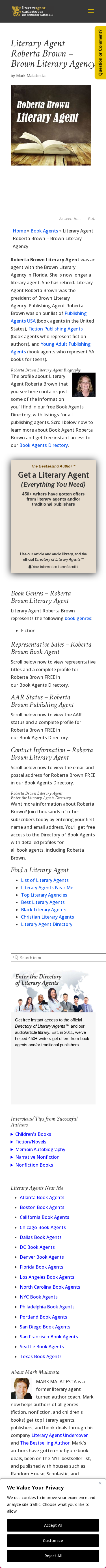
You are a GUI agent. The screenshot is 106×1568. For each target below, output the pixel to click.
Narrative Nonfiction (37, 1157)
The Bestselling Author (45, 1443)
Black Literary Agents (43, 909)
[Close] (100, 1483)
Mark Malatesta (31, 75)
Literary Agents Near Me (47, 887)
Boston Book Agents (42, 1207)
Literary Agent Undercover (59, 1435)
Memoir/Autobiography (40, 1149)
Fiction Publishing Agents (55, 329)
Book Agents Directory (43, 445)
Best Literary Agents (43, 902)
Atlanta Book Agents (42, 1197)
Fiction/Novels (30, 1142)
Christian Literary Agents (47, 917)
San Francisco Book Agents (49, 1337)
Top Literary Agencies (44, 895)
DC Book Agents (37, 1247)
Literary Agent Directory (46, 924)
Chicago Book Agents (43, 1227)
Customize (53, 1540)
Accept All (53, 1525)
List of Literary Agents (45, 880)
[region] (53, 1523)
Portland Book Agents (43, 1317)
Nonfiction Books (34, 1165)
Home (19, 231)
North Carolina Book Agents (50, 1287)
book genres (78, 618)
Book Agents (44, 231)
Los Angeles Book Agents (47, 1277)
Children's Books (33, 1134)
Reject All (53, 1555)
